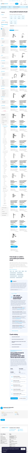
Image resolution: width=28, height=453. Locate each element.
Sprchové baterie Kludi (12, 274)
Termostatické (5, 164)
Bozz (13, 271)
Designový (3, 47)
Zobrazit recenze (8, 408)
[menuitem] (4, 7)
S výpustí (3, 102)
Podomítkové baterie (5, 152)
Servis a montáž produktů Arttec (12, 439)
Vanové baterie (4, 140)
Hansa (3, 32)
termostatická (17, 321)
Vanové (4, 162)
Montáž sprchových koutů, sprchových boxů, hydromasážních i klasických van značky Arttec (13, 437)
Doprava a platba (14, 398)
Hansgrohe (3, 33)
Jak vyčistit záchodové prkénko (12, 444)
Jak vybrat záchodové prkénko (13, 443)
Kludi (4, 145)
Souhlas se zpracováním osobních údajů (3, 442)
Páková (3, 95)
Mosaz (3, 42)
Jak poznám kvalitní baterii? (16, 336)
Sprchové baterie (5, 141)
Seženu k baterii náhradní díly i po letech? (17, 339)
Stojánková (3, 68)
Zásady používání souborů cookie (3, 440)
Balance (3, 82)
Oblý (3, 51)
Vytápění (3, 122)
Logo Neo (16, 271)
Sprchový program (4, 207)
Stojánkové (5, 133)
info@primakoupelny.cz (13, 429)
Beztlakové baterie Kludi (19, 277)
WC (2, 209)
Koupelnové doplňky (4, 213)
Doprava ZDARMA (4, 17)
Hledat (17, 3)
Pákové (4, 149)
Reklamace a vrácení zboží (3, 443)
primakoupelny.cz (13, 430)
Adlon (3, 80)
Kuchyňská (3, 94)
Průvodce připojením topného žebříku (13, 442)
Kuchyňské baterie (5, 191)
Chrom (3, 41)
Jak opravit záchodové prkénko (12, 446)
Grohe (3, 31)
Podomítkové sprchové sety (4, 188)
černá (20, 326)
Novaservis (3, 34)
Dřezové (5, 146)
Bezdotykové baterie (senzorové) (5, 177)
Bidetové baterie (5, 175)
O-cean (20, 271)
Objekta (23, 271)
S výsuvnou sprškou (5, 203)
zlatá (22, 326)
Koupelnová (4, 93)
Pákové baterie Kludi (12, 277)
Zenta (25, 271)
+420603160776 (21, 429)
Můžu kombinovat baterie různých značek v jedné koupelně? (19, 342)
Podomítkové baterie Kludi (20, 274)
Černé (4, 168)
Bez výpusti (3, 101)
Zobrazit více (2, 420)
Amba (3, 81)
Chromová (3, 57)
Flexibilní (5, 200)
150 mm (5, 173)
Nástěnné (5, 134)
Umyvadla (3, 211)
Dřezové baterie (5, 205)
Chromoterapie (11, 440)
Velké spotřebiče (4, 215)
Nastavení (4, 451)
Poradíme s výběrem (23, 398)
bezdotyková (20, 322)
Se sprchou (5, 130)
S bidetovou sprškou (5, 127)
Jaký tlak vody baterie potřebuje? (16, 344)
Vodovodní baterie (4, 124)
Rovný (3, 52)
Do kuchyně (5, 185)
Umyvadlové (5, 161)
